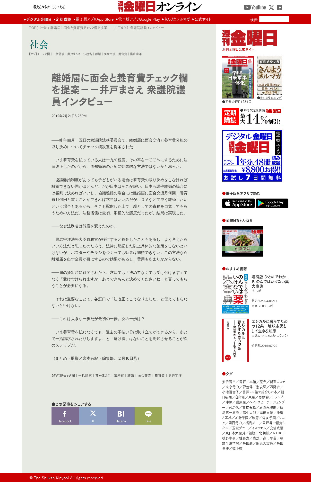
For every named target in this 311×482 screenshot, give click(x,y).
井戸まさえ (73, 54)
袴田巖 (247, 443)
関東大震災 (264, 443)
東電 (251, 397)
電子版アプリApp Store (95, 19)
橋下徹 (237, 448)
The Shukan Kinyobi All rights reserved (68, 477)
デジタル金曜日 (38, 19)
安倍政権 (276, 427)
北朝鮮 (264, 433)
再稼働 (264, 397)
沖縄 (228, 402)
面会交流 (109, 54)
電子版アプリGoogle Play (139, 19)
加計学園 (242, 417)
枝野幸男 (229, 438)
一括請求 (58, 54)
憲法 (256, 438)
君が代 (234, 407)
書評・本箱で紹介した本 (259, 391)
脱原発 (241, 402)
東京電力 (232, 386)
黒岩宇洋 (136, 54)
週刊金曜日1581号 (238, 101)
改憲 (255, 417)
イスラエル (259, 427)
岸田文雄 (266, 412)
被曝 (252, 433)
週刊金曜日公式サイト (238, 49)
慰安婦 (261, 386)
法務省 (87, 54)
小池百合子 (230, 391)
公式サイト (202, 19)
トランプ (277, 397)
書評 (242, 381)
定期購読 (63, 19)
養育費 (122, 54)
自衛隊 (240, 397)
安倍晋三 (229, 381)
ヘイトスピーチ (259, 402)
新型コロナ (277, 381)
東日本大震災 (235, 433)
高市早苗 (269, 438)
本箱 (252, 381)
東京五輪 (249, 407)
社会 (43, 27)
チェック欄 (43, 54)
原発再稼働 (267, 407)
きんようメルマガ (177, 19)
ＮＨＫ (277, 433)
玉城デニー (240, 427)
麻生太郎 (249, 412)
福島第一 (252, 422)
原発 (262, 381)
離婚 (98, 54)
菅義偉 (247, 386)
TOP (32, 27)
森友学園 (269, 417)
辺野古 (275, 386)
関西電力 (235, 422)
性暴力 (244, 438)
